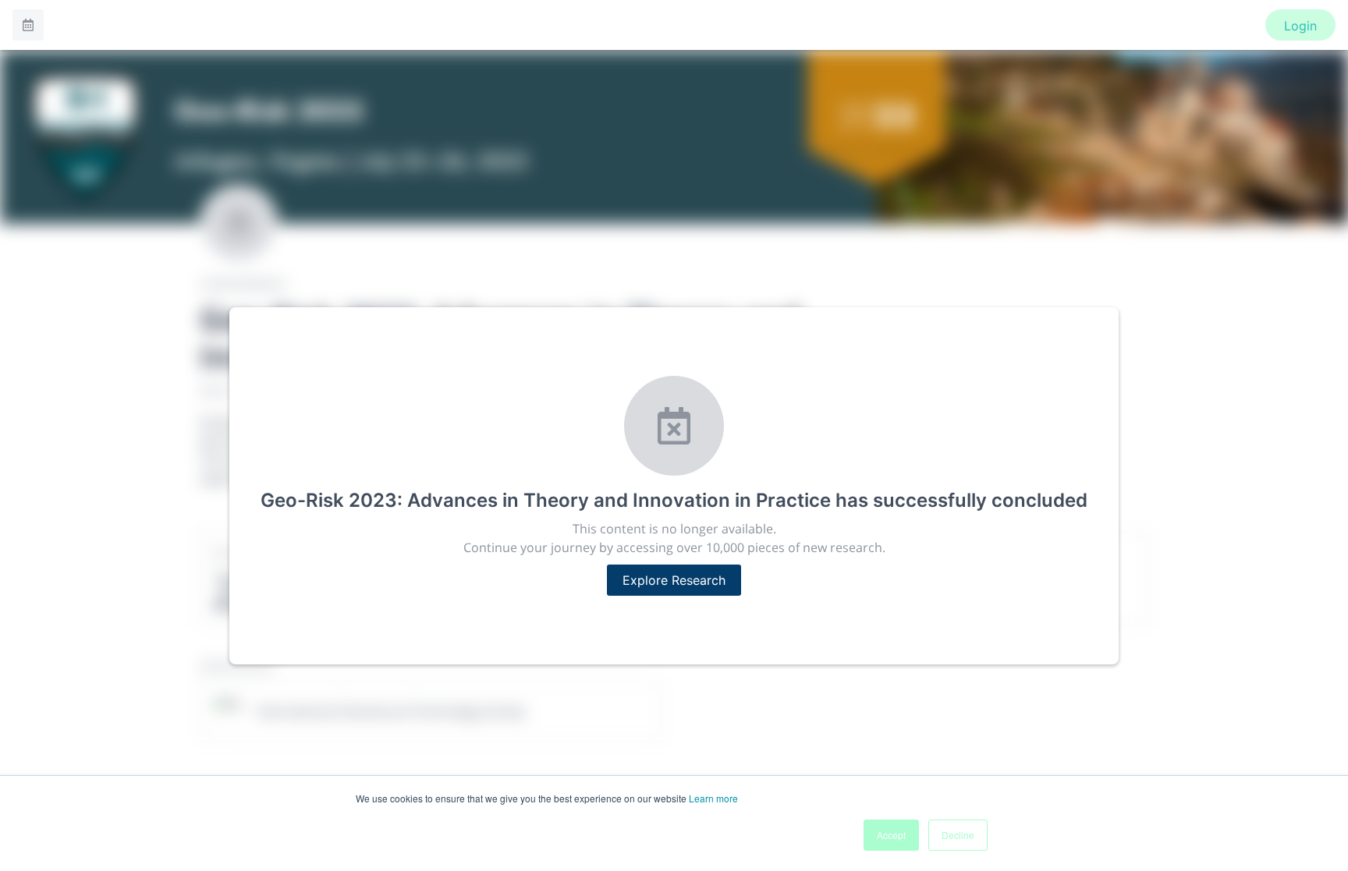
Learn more (713, 798)
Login (1300, 26)
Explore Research (674, 580)
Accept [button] (891, 834)
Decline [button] (958, 834)
